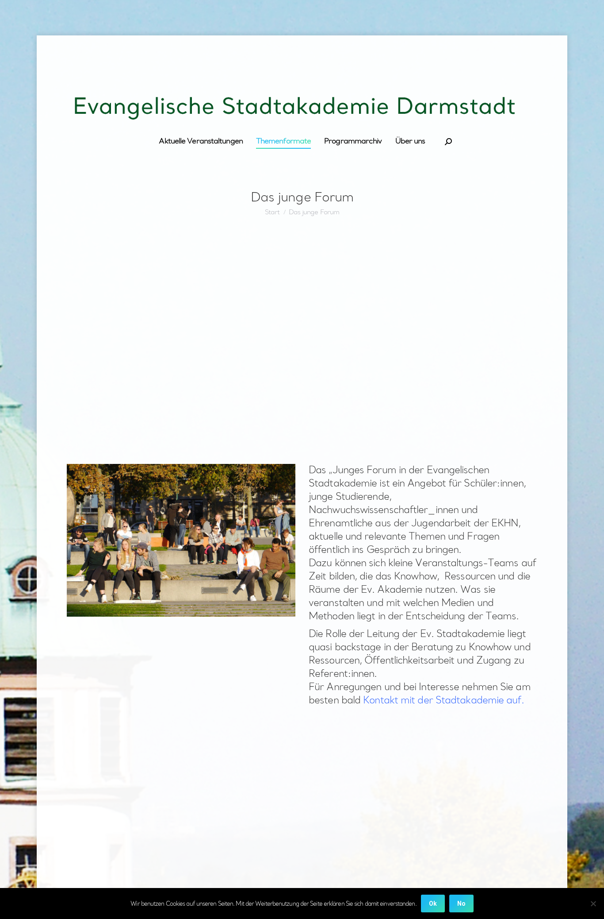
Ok (433, 903)
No (461, 903)
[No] (593, 903)
